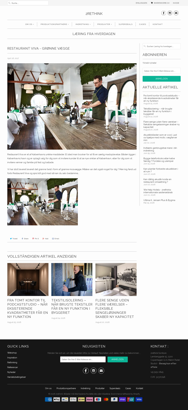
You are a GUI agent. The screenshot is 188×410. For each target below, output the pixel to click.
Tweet (14, 239)
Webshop (12, 353)
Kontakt (158, 24)
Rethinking (12, 362)
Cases (142, 24)
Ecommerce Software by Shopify (125, 394)
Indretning (82, 24)
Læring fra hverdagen (94, 34)
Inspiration (12, 357)
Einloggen (141, 3)
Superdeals (126, 24)
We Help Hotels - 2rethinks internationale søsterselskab (158, 191)
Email (57, 239)
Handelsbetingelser (16, 377)
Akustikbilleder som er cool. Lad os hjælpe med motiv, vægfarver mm (160, 138)
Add (46, 239)
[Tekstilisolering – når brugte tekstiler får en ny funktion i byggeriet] (72, 279)
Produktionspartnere (54, 24)
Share (26, 239)
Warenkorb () (161, 3)
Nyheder (11, 372)
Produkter (103, 24)
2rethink (94, 13)
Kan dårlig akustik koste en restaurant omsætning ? (157, 180)
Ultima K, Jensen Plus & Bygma (159, 200)
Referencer (12, 367)
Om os (28, 24)
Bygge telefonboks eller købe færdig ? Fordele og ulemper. (159, 159)
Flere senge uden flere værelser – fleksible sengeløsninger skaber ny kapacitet (114, 308)
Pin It (37, 239)
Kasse (176, 3)
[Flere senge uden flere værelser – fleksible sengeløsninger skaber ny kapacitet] (116, 279)
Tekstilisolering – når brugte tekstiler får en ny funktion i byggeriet (72, 306)
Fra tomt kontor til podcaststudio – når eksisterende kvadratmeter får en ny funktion (27, 308)
